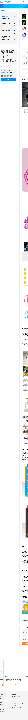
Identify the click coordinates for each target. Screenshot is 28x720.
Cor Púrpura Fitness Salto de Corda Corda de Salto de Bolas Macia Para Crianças (9, 681)
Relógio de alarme (8, 28)
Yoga (8, 25)
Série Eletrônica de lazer (8, 42)
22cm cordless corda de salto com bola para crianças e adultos (11, 60)
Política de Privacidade (2, 710)
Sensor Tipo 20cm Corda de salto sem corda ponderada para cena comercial (10, 51)
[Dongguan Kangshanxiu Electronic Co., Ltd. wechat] (8, 76)
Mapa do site (2, 706)
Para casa (2, 696)
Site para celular (3, 707)
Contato (8, 79)
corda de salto (8, 16)
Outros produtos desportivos (8, 33)
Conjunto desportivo (8, 30)
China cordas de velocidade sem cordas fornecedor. (17, 718)
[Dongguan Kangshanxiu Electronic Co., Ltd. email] (2, 76)
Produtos (2, 698)
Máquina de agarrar (8, 23)
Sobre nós (2, 702)
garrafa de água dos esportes (8, 37)
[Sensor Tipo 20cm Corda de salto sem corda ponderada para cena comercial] (3, 52)
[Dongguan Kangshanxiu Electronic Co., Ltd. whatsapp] (5, 76)
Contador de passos (8, 18)
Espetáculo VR (3, 700)
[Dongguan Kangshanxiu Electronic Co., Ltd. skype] (11, 76)
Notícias (1, 704)
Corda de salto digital (8, 13)
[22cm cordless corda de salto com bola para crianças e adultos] (3, 60)
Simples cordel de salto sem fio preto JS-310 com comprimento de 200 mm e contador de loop (11, 56)
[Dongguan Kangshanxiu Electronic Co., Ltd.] (5, 2)
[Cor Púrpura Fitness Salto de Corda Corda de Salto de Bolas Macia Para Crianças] (10, 668)
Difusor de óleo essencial (8, 39)
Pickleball (8, 21)
